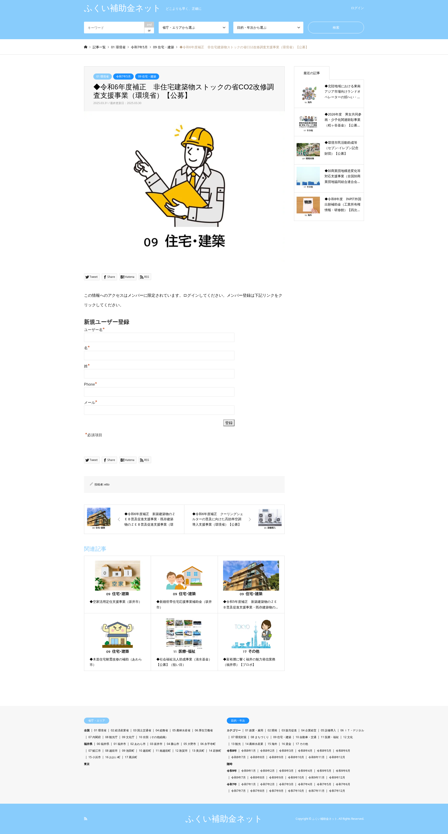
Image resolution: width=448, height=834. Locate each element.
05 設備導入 (328, 730)
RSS (85, 818)
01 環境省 (102, 76)
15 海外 (272, 744)
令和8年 (232, 751)
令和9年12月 (337, 777)
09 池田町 (128, 751)
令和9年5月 (324, 771)
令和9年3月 (286, 771)
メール (90, 403)
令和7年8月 (257, 791)
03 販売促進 (289, 730)
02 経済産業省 (120, 730)
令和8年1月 (248, 751)
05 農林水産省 (181, 730)
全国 (87, 730)
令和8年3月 (286, 751)
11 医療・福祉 (330, 737)
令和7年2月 (267, 784)
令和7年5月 (123, 76)
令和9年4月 (305, 771)
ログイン (357, 8)
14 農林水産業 (254, 744)
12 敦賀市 (181, 751)
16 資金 (286, 744)
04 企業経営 (308, 730)
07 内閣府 (94, 737)
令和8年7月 (238, 757)
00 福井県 (103, 744)
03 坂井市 (156, 744)
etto (106, 484)
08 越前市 (111, 751)
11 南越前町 (163, 751)
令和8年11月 (316, 757)
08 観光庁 (111, 737)
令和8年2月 (267, 751)
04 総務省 (162, 730)
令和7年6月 (343, 784)
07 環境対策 (238, 737)
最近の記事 (312, 73)
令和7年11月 (316, 791)
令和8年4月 (305, 751)
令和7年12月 (337, 791)
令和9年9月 (276, 777)
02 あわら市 (138, 744)
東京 (87, 764)
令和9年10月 (296, 777)
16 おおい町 (112, 757)
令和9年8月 (257, 777)
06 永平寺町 (208, 744)
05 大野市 (190, 744)
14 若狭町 (215, 751)
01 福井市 (120, 744)
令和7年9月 (276, 791)
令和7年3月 (286, 784)
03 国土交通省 (142, 730)
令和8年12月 (337, 757)
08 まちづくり (260, 737)
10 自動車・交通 (306, 737)
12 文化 (348, 737)
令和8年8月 (257, 757)
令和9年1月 (248, 771)
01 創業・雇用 (254, 730)
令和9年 (232, 771)
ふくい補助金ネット (224, 819)
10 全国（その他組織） (153, 737)
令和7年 (232, 784)
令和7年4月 (305, 784)
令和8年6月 (343, 751)
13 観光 (236, 744)
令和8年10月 (296, 757)
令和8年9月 (276, 757)
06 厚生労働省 (204, 730)
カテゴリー (234, 730)
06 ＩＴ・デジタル (352, 730)
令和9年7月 (238, 777)
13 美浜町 (198, 751)
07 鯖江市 (94, 751)
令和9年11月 (316, 777)
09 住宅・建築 (147, 76)
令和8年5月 (324, 751)
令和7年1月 (248, 784)
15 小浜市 (94, 757)
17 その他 (302, 744)
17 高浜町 (131, 757)
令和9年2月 (267, 771)
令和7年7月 (238, 791)
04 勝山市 (173, 744)
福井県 (88, 744)
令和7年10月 (296, 791)
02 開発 (272, 730)
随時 (229, 764)
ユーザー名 (94, 330)
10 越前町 (145, 751)
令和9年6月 (343, 771)
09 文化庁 (128, 737)
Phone (90, 384)
